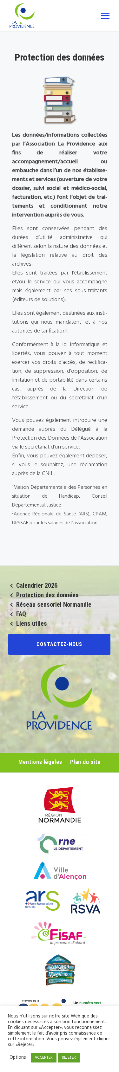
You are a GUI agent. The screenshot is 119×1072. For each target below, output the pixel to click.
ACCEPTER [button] (44, 1057)
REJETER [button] (69, 1057)
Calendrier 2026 (36, 585)
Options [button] (18, 1058)
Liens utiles (31, 623)
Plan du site (85, 762)
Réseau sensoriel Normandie (53, 604)
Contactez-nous (59, 644)
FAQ (21, 614)
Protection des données (47, 595)
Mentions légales (40, 762)
